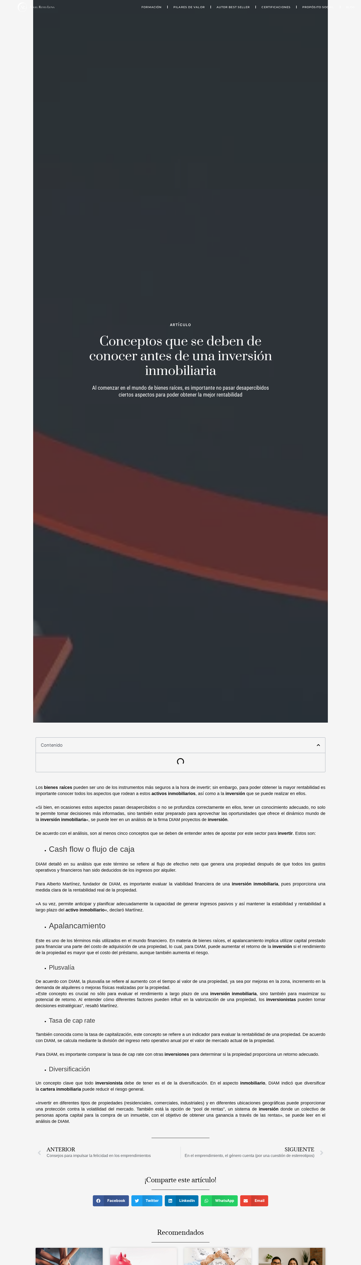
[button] (318, 745)
